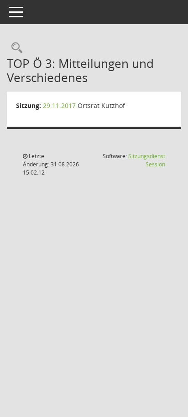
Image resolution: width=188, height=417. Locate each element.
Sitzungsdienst (146, 160)
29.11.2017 (59, 105)
